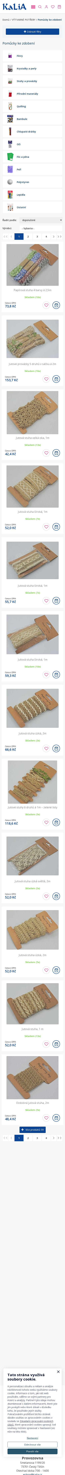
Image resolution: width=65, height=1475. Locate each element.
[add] (56, 305)
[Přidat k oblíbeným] (46, 305)
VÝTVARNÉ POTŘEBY (23, 19)
